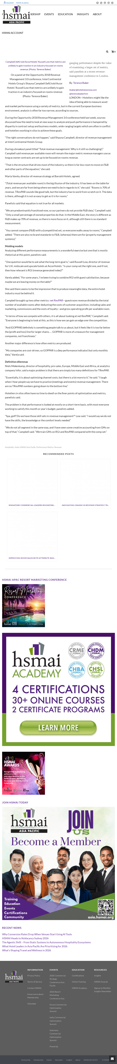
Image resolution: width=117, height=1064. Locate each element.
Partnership (25, 1060)
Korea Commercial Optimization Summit (58, 1007)
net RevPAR (56, 300)
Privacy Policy (33, 975)
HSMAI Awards (101, 981)
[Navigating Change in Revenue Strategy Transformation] (85, 480)
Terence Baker (81, 82)
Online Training (79, 981)
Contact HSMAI (34, 988)
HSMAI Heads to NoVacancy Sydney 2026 (25, 938)
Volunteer (31, 1003)
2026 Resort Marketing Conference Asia (57, 995)
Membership (38, 1060)
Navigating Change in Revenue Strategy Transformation (86, 505)
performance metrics (45, 447)
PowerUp (54, 1046)
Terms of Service (34, 981)
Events (49, 1060)
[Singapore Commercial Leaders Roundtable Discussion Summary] (32, 480)
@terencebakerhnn (78, 93)
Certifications (78, 975)
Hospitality (9, 447)
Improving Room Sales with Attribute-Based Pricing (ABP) (33, 558)
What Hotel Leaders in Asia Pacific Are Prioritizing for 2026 (34, 946)
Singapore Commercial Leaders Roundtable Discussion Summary (33, 505)
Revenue (57, 447)
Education (65, 14)
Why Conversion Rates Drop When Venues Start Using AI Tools (37, 934)
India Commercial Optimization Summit (57, 1020)
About (97, 14)
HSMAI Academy (79, 988)
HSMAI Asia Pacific (28, 447)
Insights (83, 14)
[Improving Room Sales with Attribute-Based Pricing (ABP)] (32, 533)
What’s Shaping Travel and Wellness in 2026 (26, 950)
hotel (17, 447)
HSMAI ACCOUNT (12, 32)
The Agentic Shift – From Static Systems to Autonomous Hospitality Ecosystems (46, 942)
